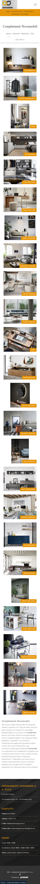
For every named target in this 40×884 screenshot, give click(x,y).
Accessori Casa (16, 11)
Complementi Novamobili (20, 14)
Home (8, 11)
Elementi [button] (16, 33)
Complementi (28, 11)
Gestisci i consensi (20, 882)
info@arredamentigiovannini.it (16, 823)
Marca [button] (8, 33)
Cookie (9, 882)
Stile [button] (32, 33)
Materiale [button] (25, 33)
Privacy (3, 882)
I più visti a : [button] (20, 39)
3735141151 (12, 818)
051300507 (11, 814)
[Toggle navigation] (35, 4)
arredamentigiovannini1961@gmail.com (23, 828)
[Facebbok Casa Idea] (20, 874)
